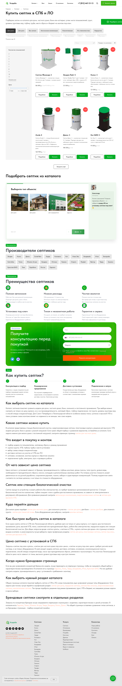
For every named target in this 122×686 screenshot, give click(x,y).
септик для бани (96, 509)
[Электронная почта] (22, 628)
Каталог (34, 3)
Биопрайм (106, 256)
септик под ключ (107, 532)
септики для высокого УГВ (16, 534)
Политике (35, 680)
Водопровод (66, 630)
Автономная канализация (49, 31)
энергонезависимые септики (88, 495)
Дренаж (65, 637)
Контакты (70, 3)
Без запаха (32, 31)
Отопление (66, 628)
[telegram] (10, 628)
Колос (19, 256)
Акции (50, 3)
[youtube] (7, 628)
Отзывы (94, 633)
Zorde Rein (37, 256)
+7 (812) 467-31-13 (85, 3)
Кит (66, 256)
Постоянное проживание (16, 36)
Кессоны (66, 635)
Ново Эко (75, 256)
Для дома (11, 31)
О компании (59, 3)
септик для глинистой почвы (23, 512)
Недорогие (98, 31)
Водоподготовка (68, 640)
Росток (43, 267)
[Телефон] (19, 628)
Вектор (92, 262)
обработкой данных (20, 680)
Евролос (52, 267)
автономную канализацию (65, 495)
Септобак (11, 262)
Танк (23, 267)
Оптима (54, 262)
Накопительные (67, 31)
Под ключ (102, 36)
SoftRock (65, 649)
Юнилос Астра (32, 262)
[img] (12, 359)
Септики (25, 9)
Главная (8, 9)
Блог (43, 3)
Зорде (48, 256)
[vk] (16, 628)
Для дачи (21, 31)
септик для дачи (74, 509)
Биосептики (90, 36)
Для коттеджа (69, 36)
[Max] (13, 628)
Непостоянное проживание (38, 36)
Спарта (73, 262)
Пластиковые (55, 36)
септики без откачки (89, 585)
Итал (97, 256)
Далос (28, 256)
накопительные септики (22, 588)
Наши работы (96, 626)
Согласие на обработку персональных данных (18, 638)
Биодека (44, 262)
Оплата (94, 637)
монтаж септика (76, 512)
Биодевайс (87, 256)
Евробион (32, 267)
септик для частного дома (86, 433)
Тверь (101, 262)
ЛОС (80, 36)
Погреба (65, 633)
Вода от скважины (68, 647)
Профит (83, 262)
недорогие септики (72, 585)
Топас (20, 262)
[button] (97, 3)
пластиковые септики (92, 532)
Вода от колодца (68, 644)
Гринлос (110, 262)
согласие (72, 351)
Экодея (10, 256)
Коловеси (58, 256)
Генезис (64, 262)
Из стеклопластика (83, 31)
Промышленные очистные (71, 642)
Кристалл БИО (12, 267)
